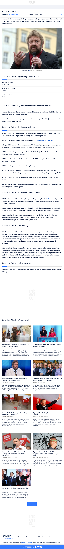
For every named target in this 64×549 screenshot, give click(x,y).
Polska (31, 14)
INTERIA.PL (40, 542)
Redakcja (27, 536)
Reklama (51, 536)
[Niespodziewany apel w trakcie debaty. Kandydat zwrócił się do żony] (16, 370)
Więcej (42, 14)
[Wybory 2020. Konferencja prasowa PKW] (16, 479)
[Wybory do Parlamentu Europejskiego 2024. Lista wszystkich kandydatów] (16, 336)
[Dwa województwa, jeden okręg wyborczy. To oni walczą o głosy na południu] (47, 370)
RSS (39, 536)
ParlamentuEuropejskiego (45, 140)
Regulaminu (23, 542)
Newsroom (33, 536)
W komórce (44, 536)
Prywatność (29, 542)
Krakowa (49, 199)
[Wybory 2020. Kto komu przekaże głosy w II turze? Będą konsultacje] (16, 404)
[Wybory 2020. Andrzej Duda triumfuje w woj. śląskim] (47, 404)
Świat (36, 14)
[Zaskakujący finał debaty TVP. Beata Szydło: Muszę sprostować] (47, 336)
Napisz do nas (19, 536)
